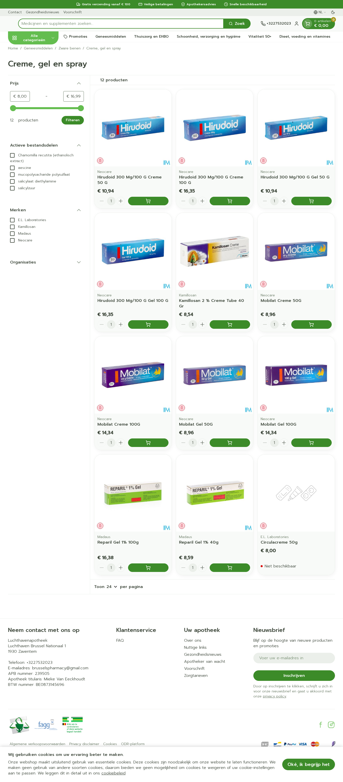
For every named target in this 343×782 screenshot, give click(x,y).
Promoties (78, 36)
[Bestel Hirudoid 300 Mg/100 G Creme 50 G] (148, 201)
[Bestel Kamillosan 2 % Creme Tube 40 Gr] (230, 324)
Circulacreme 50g (279, 542)
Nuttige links (195, 647)
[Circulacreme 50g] (296, 493)
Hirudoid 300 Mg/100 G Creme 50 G (129, 180)
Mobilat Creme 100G (118, 424)
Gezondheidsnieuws (42, 12)
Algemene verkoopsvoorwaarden (37, 744)
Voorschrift (72, 12)
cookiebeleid (113, 773)
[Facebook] (320, 725)
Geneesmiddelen (110, 36)
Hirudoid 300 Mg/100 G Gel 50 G (295, 177)
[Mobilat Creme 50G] (296, 251)
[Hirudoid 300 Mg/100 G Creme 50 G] (133, 127)
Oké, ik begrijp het (309, 764)
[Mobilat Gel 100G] (296, 374)
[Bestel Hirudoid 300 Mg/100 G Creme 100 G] (230, 201)
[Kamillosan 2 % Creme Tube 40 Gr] (214, 251)
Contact (15, 12)
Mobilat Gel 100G (278, 424)
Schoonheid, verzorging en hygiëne (208, 36)
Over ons (192, 640)
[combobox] (121, 24)
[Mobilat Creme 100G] (133, 374)
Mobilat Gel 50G (196, 424)
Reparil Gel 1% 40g (198, 542)
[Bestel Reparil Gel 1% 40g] (230, 567)
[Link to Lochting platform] (333, 744)
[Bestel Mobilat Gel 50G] (230, 442)
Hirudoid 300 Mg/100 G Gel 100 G (132, 301)
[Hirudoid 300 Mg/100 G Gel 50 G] (296, 127)
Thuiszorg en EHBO (151, 36)
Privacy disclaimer (84, 744)
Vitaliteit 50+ (259, 36)
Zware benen (70, 48)
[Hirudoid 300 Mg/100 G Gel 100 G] (133, 251)
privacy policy (274, 696)
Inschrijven (294, 676)
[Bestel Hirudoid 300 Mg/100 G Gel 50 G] (311, 201)
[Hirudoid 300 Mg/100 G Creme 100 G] (214, 127)
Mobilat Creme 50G (281, 301)
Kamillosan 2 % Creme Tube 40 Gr (211, 303)
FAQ (120, 640)
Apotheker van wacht (204, 661)
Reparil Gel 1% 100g (118, 542)
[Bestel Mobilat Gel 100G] (311, 442)
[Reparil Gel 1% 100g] (133, 493)
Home (13, 48)
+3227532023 (39, 663)
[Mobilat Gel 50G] (214, 374)
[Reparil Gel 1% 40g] (214, 493)
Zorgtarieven (196, 675)
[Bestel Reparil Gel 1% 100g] (148, 567)
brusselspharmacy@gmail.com (60, 668)
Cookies (110, 744)
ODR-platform (133, 744)
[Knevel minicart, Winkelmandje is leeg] (307, 23)
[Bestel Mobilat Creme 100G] (148, 442)
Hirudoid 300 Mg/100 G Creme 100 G (211, 180)
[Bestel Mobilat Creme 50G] (311, 324)
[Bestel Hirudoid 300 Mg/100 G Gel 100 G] (148, 324)
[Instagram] (331, 725)
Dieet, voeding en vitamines (304, 36)
